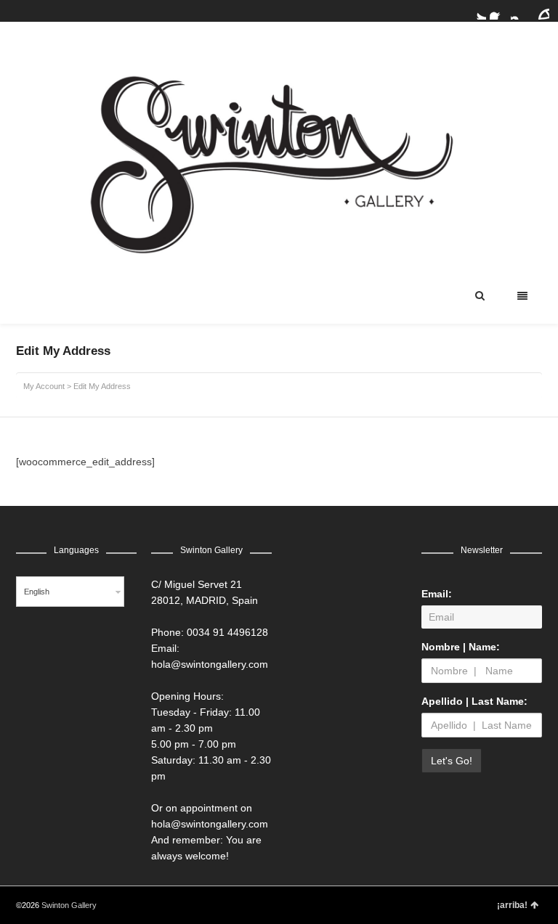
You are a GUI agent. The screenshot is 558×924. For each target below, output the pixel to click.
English (36, 591)
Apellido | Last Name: (474, 701)
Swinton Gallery (69, 905)
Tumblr (540, 11)
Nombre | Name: (460, 647)
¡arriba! (512, 905)
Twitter (477, 11)
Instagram (519, 11)
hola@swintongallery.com (209, 664)
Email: (436, 594)
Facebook (498, 11)
